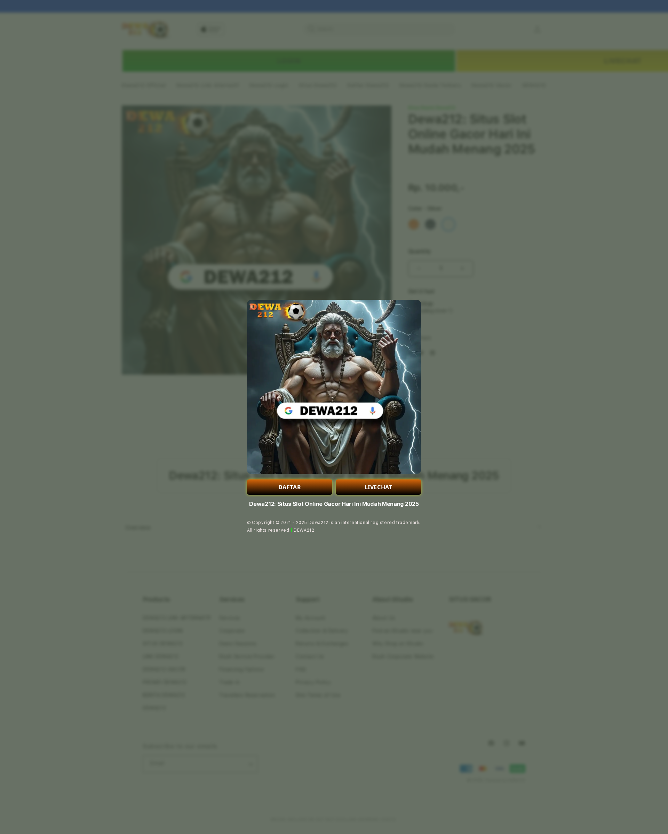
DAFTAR (289, 487)
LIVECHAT (378, 487)
